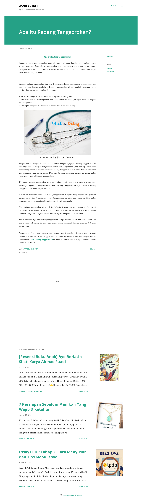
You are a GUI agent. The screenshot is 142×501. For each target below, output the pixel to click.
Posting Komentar (34, 391)
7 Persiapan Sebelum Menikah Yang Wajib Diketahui (52, 407)
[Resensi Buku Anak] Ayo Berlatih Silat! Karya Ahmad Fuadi (50, 359)
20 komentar (32, 486)
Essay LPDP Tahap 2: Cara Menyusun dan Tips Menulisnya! (53, 454)
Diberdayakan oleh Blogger (72, 495)
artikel (109, 69)
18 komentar (32, 439)
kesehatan (110, 72)
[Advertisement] (54, 322)
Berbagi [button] (110, 57)
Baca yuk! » (83, 391)
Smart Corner (28, 5)
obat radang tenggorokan (41, 239)
